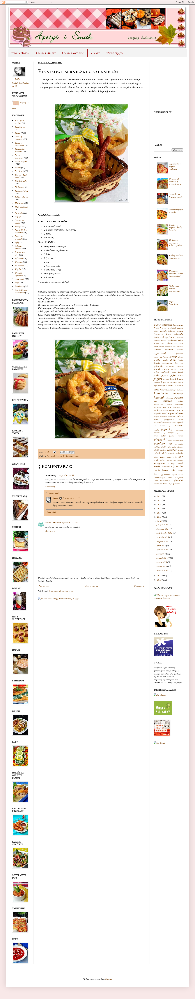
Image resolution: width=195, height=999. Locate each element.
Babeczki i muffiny (19, 122)
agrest (166, 328)
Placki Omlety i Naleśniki (21, 231)
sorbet (169, 460)
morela (156, 419)
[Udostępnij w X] (67, 452)
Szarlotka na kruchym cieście (176, 195)
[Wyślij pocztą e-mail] (61, 452)
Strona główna (20, 53)
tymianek (167, 474)
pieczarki (160, 439)
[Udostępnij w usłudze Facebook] (70, 452)
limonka (170, 398)
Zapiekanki (19, 278)
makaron (167, 400)
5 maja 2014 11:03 (65, 475)
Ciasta (17, 132)
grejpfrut (180, 366)
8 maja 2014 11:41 (70, 522)
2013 (159, 575)
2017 (159, 508)
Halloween (19, 187)
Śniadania (19, 286)
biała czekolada (174, 334)
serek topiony (159, 460)
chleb (156, 346)
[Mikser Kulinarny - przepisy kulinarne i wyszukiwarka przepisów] (163, 713)
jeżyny (180, 375)
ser (181, 456)
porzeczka (179, 444)
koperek (163, 389)
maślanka (178, 410)
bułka (162, 343)
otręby (156, 430)
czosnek (173, 356)
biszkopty (164, 337)
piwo (170, 440)
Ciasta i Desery (46, 53)
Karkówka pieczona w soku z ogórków (175, 243)
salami (156, 457)
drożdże (157, 359)
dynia (165, 359)
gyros (181, 369)
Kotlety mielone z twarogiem (176, 256)
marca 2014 (161, 562)
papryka (166, 429)
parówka (157, 432)
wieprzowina (159, 477)
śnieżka (170, 484)
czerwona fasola (161, 356)
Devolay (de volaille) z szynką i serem (175, 181)
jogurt (158, 378)
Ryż (161, 328)
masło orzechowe (166, 410)
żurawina (176, 483)
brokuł (163, 340)
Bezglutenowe (21, 126)
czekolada (160, 353)
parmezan (179, 429)
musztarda (158, 422)
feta (176, 363)
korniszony (171, 389)
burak (156, 343)
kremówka (161, 393)
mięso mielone (175, 413)
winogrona (179, 477)
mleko (180, 416)
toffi (173, 466)
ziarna (170, 481)
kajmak (173, 379)
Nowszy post (44, 585)
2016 (159, 512)
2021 (159, 496)
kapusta (165, 382)
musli (181, 419)
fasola (180, 360)
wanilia (180, 474)
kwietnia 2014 (162, 557)
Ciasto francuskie (163, 324)
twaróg (158, 474)
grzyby (173, 369)
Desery (18, 167)
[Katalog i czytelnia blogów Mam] (165, 626)
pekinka (171, 432)
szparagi (171, 463)
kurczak (159, 397)
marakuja (179, 404)
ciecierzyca (168, 346)
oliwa (156, 426)
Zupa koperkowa (173, 302)
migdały (157, 413)
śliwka (156, 483)
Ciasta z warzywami (19, 144)
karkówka (173, 382)
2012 (159, 579)
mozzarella (169, 419)
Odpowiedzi (54, 492)
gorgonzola (170, 366)
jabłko (156, 375)
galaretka (158, 366)
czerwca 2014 (162, 549)
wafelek (174, 474)
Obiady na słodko (19, 221)
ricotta (180, 450)
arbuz (156, 331)
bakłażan (171, 331)
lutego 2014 (161, 566)
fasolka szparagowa (163, 363)
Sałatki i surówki (18, 247)
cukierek (180, 346)
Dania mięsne (21, 161)
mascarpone (178, 407)
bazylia (157, 334)
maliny (180, 400)
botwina (157, 340)
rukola (164, 453)
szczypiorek (159, 463)
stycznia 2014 (162, 570)
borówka (180, 337)
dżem (173, 360)
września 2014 (162, 537)
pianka (180, 435)
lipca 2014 (161, 545)
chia (175, 343)
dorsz (180, 356)
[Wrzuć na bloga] (64, 452)
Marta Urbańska (53, 522)
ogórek (180, 422)
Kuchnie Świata (21, 190)
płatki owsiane (160, 449)
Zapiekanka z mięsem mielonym (174, 166)
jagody (164, 375)
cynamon (169, 349)
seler (175, 457)
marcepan (157, 407)
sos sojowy (178, 460)
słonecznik (166, 466)
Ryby (17, 242)
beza (163, 334)
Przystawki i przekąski (56, 456)
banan (180, 331)
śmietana (163, 483)
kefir (155, 385)
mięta (156, 416)
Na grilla (19, 212)
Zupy (17, 282)
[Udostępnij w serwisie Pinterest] (72, 452)
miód (164, 413)
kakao (180, 379)
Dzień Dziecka (21, 180)
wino (170, 477)
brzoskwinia (172, 340)
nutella (174, 422)
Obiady (95, 53)
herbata (156, 372)
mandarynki (158, 404)
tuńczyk (180, 470)
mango (169, 404)
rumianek (171, 453)
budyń (180, 340)
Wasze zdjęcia (115, 53)
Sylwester (19, 258)
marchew (167, 407)
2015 (159, 516)
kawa (180, 382)
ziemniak (178, 480)
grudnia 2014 (162, 524)
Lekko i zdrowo (21, 196)
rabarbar (172, 450)
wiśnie (156, 480)
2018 (159, 504)
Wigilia (18, 269)
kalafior (157, 382)
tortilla (157, 470)
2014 (159, 521)
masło (156, 410)
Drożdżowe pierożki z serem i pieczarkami (176, 273)
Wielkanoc (19, 265)
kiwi (181, 385)
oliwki (162, 425)
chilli (181, 343)
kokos (157, 389)
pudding (157, 447)
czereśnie (179, 353)
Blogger (108, 979)
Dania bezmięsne (19, 156)
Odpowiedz (50, 486)
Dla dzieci (19, 171)
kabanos (166, 379)
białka (156, 337)
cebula (169, 343)
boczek (172, 337)
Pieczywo (19, 226)
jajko (173, 375)
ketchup (161, 385)
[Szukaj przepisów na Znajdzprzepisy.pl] (159, 742)
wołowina (164, 480)
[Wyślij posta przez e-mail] (54, 452)
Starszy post (139, 585)
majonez (178, 397)
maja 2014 (161, 553)
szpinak (180, 463)
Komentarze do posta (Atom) (61, 591)
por (170, 443)
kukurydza (177, 393)
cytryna (180, 349)
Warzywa (19, 261)
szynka (157, 466)
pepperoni (179, 433)
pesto (156, 435)
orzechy (179, 425)
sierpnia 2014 (162, 541)
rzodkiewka (179, 453)
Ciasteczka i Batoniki (20, 150)
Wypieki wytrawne (73, 456)
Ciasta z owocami (73, 53)
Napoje (18, 216)
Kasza (175, 325)
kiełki (177, 386)
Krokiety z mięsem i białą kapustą (175, 227)
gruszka (165, 369)
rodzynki (157, 453)
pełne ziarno (167, 435)
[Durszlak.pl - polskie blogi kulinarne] (160, 694)
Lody (181, 324)
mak (155, 400)
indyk (180, 372)
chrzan (161, 346)
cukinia (157, 349)
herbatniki (165, 372)
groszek (157, 369)
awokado (163, 331)
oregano (170, 426)
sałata (162, 456)
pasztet (164, 433)
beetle (47, 452)
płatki (163, 447)
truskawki (168, 470)
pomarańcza (178, 440)
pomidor (159, 443)
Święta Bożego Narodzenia (21, 291)
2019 (159, 500)
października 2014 (164, 532)
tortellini (179, 466)
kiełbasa (170, 385)
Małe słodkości (21, 206)
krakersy (180, 390)
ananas (180, 328)
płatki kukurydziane (175, 447)
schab (169, 456)
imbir (174, 372)
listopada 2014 (162, 528)
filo (182, 363)
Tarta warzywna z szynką (176, 211)
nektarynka (167, 422)
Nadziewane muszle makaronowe (174, 288)
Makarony (19, 203)
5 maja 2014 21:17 (71, 498)
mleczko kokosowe (167, 416)
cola (174, 346)
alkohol (173, 328)
